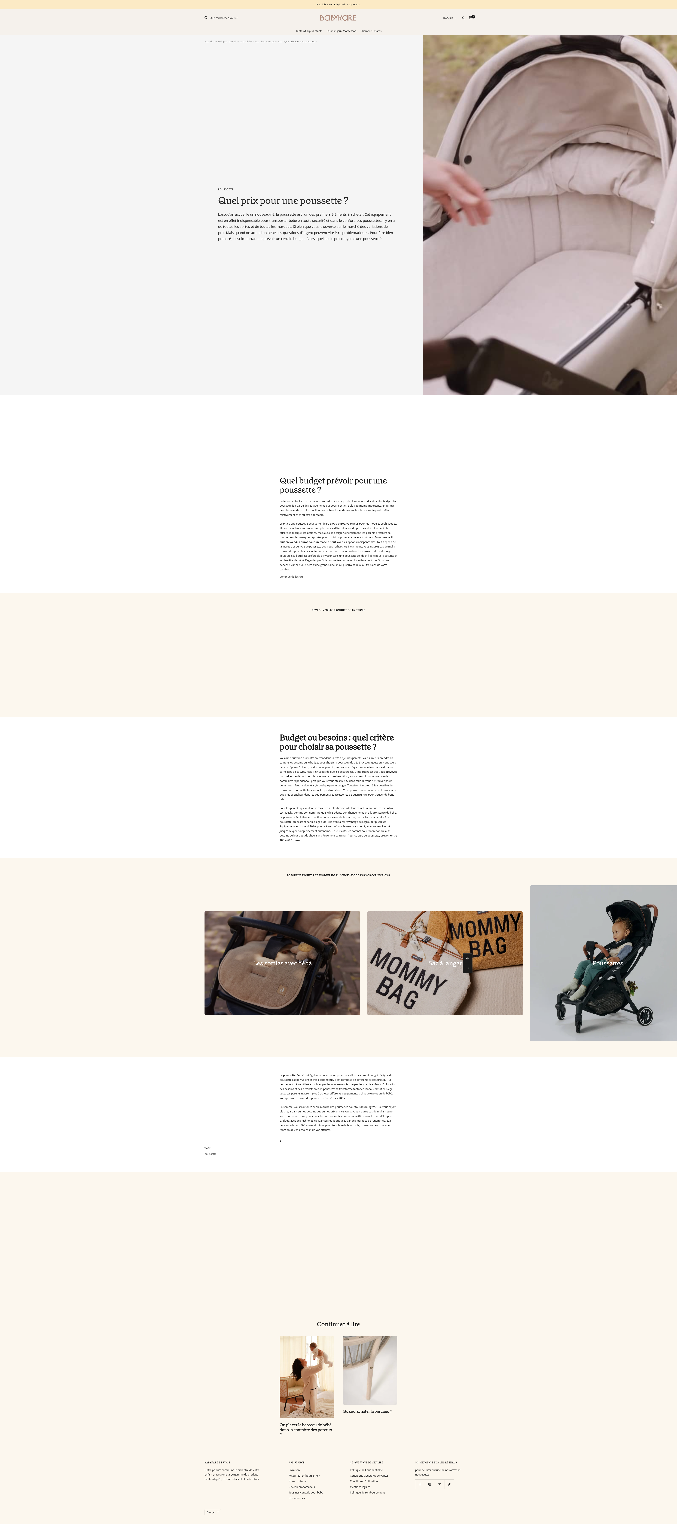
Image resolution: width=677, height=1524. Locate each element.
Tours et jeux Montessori (341, 31)
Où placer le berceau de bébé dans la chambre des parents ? (306, 1430)
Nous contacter (298, 1481)
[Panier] (470, 17)
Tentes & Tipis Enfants (309, 31)
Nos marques (297, 1498)
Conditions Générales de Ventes (369, 1475)
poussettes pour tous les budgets (355, 1107)
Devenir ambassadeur (302, 1487)
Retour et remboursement (304, 1475)
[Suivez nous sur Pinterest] (439, 1484)
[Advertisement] (310, 435)
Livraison (294, 1470)
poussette (226, 189)
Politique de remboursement (367, 1492)
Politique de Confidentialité (366, 1470)
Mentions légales (360, 1487)
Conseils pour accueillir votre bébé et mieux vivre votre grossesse (248, 41)
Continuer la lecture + (293, 576)
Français (448, 18)
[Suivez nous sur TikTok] (449, 1484)
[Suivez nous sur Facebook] (420, 1484)
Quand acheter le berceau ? (367, 1411)
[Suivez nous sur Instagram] (430, 1484)
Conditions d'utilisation (364, 1481)
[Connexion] (463, 17)
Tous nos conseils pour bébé (306, 1492)
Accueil (208, 41)
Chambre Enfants (371, 31)
